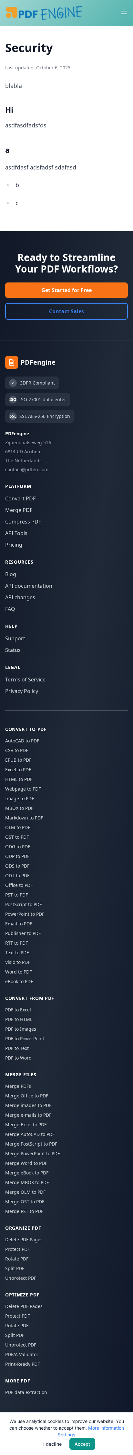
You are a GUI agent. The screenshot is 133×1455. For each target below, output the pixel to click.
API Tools (16, 533)
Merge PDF (18, 510)
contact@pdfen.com (26, 469)
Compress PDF (23, 521)
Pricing (13, 544)
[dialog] (66, 1433)
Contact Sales (66, 311)
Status (13, 650)
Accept (82, 1444)
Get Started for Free (66, 290)
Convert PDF (20, 498)
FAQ (10, 608)
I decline (52, 1444)
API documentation (28, 585)
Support (15, 638)
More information (106, 1428)
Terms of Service (25, 679)
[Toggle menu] (124, 12)
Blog (10, 574)
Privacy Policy (21, 691)
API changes (20, 597)
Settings (66, 1434)
